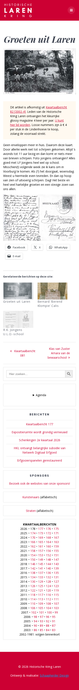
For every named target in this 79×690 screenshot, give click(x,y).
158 (32, 551)
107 (56, 604)
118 (32, 595)
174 (32, 533)
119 (56, 590)
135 (56, 573)
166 (32, 542)
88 (47, 626)
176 (48, 529)
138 (32, 573)
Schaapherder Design (54, 675)
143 (56, 564)
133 (40, 577)
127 (56, 582)
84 (47, 630)
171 (56, 533)
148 (48, 560)
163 (56, 542)
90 (35, 626)
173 (40, 533)
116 (48, 595)
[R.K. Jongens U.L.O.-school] (18, 319)
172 (48, 533)
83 (53, 630)
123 (56, 586)
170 (32, 538)
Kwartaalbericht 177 (39, 424)
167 (56, 538)
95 (53, 617)
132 (48, 577)
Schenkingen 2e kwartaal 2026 (39, 440)
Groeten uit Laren (16, 301)
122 (32, 590)
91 (53, 621)
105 (40, 608)
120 (48, 590)
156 (48, 551)
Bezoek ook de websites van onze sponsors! (39, 483)
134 (32, 577)
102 (33, 612)
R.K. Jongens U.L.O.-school (13, 332)
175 (56, 529)
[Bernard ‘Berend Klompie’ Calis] (52, 291)
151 (56, 555)
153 (40, 555)
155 (56, 551)
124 (48, 586)
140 (48, 568)
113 (40, 599)
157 (40, 551)
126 (32, 586)
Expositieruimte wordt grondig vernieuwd (39, 432)
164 (48, 542)
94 (35, 621)
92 (47, 621)
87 (53, 626)
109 (40, 604)
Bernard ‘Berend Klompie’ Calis (49, 304)
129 (40, 582)
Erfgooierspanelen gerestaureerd (39, 460)
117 (40, 595)
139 (56, 568)
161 (40, 546)
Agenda (41, 395)
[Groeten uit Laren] (18, 291)
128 (48, 582)
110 (32, 604)
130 (32, 582)
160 (48, 546)
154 (32, 555)
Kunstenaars (30, 497)
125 (40, 586)
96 (47, 617)
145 (40, 564)
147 (56, 560)
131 (56, 577)
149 (40, 560)
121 (40, 590)
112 (48, 599)
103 (56, 608)
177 (40, 529)
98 (35, 617)
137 (40, 573)
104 (48, 608)
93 (41, 621)
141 (40, 568)
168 (48, 538)
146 (32, 564)
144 (48, 564)
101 (41, 612)
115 (56, 595)
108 (48, 604)
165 (40, 542)
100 (49, 612)
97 (41, 617)
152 (48, 555)
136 (48, 573)
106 (32, 608)
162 (32, 546)
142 (32, 568)
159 (56, 546)
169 (40, 538)
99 (56, 612)
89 (41, 626)
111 (56, 599)
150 (32, 560)
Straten (31, 511)
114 (32, 599)
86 (35, 630)
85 (41, 630)
